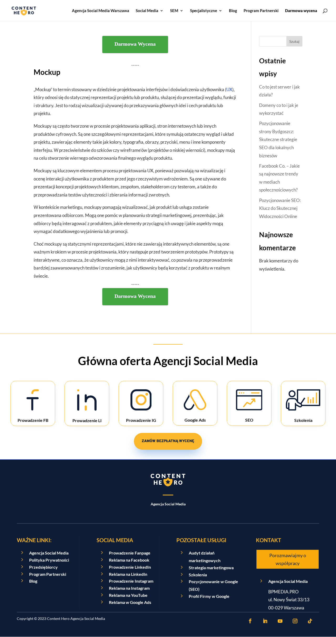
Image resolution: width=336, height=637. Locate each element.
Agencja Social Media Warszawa (100, 11)
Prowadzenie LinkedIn (130, 567)
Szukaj (294, 41)
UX (229, 89)
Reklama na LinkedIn (128, 574)
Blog (233, 11)
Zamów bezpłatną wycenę (168, 441)
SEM (174, 11)
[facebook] (250, 621)
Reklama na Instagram (129, 588)
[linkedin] (265, 621)
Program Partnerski (261, 11)
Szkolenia (198, 574)
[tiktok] (310, 621)
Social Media (147, 11)
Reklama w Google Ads (130, 602)
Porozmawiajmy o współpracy (287, 559)
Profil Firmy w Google (209, 596)
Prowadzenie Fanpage (129, 552)
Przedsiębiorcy (43, 567)
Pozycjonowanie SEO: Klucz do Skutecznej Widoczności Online (280, 208)
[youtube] (280, 621)
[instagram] (295, 621)
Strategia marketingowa (211, 567)
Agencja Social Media (49, 552)
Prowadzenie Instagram (131, 580)
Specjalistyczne (203, 11)
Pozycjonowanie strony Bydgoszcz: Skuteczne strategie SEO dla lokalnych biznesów (278, 139)
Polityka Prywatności (49, 559)
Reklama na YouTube (128, 595)
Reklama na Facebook (129, 559)
